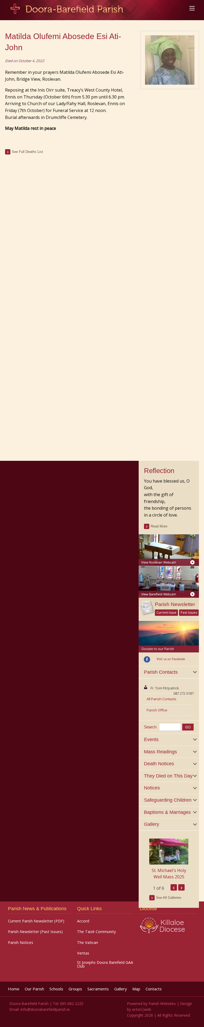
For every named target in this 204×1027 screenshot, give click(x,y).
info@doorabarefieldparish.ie (45, 1009)
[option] (168, 859)
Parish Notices (20, 942)
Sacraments (98, 989)
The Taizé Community (96, 932)
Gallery (120, 989)
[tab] (169, 672)
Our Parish (34, 989)
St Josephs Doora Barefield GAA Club (105, 964)
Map (136, 989)
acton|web (141, 1009)
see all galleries (168, 898)
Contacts (154, 989)
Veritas (83, 953)
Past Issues (189, 612)
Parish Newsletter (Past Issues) (35, 932)
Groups (75, 989)
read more (159, 526)
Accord (83, 921)
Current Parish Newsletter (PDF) (36, 921)
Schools (56, 989)
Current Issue (166, 612)
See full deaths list (27, 152)
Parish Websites (162, 1003)
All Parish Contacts (161, 699)
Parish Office (157, 710)
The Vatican (87, 942)
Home (13, 989)
